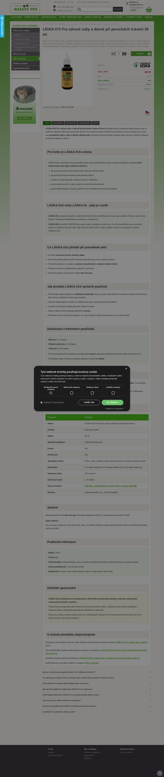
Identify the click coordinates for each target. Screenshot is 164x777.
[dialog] (82, 388)
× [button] (126, 368)
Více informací (59, 381)
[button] (52, 402)
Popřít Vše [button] (89, 402)
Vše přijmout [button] (112, 402)
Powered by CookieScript (114, 409)
